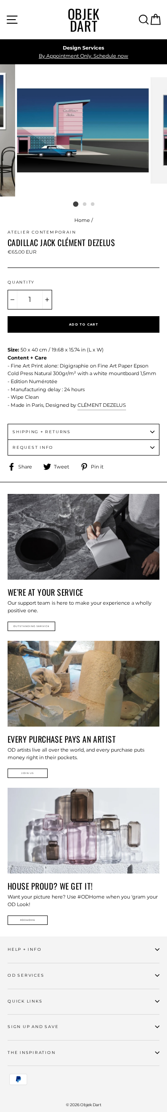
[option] (83, 52)
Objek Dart (84, 20)
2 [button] (85, 204)
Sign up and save (33, 1026)
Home (82, 220)
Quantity (21, 282)
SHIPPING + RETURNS (41, 431)
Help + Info (24, 949)
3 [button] (93, 204)
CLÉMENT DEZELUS (101, 405)
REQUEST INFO (32, 447)
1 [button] (75, 204)
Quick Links (25, 1001)
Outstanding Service (31, 626)
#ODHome (27, 920)
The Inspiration (32, 1052)
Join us (27, 773)
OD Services (26, 975)
